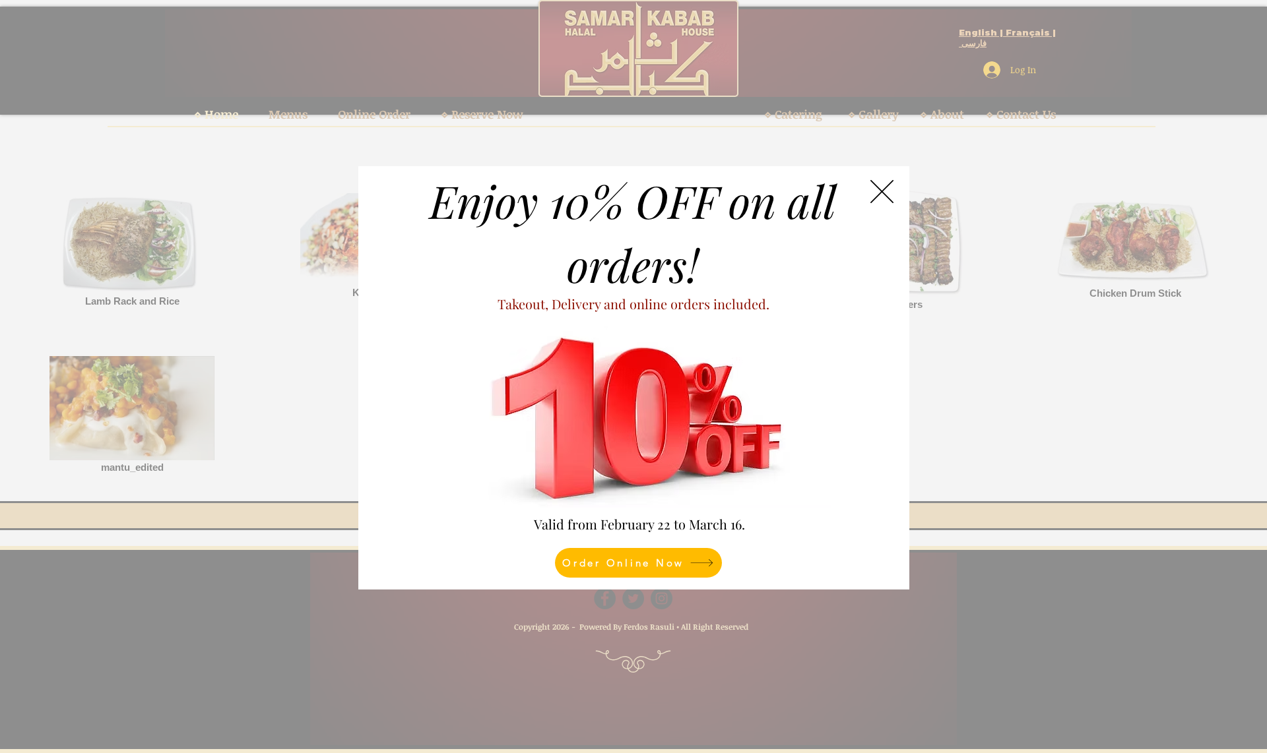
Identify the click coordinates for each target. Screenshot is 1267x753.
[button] (881, 191)
